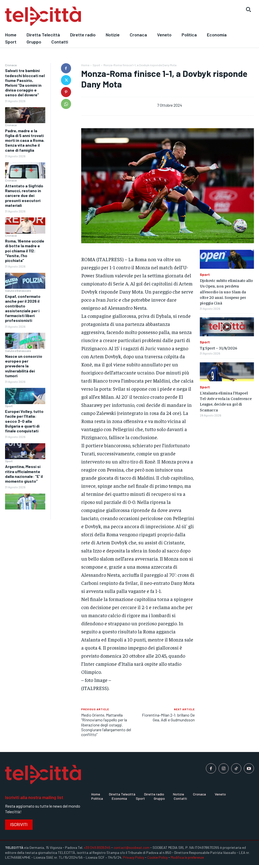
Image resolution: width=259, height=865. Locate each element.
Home (85, 65)
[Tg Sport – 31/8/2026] (227, 326)
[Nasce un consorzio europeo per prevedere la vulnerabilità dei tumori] (25, 396)
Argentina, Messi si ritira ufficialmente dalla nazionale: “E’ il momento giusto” (24, 473)
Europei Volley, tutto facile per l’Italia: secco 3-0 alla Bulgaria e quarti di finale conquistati (24, 421)
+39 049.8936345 (97, 847)
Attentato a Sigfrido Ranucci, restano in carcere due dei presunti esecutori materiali (24, 195)
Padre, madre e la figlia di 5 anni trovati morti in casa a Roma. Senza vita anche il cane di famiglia (25, 140)
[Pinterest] (66, 92)
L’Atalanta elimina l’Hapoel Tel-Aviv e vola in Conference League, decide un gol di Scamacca (226, 401)
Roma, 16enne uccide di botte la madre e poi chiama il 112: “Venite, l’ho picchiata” (24, 250)
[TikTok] (236, 768)
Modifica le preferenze (187, 857)
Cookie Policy (157, 857)
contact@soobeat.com (131, 847)
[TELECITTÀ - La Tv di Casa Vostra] (97, 16)
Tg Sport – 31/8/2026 (218, 347)
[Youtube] (249, 768)
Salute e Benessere (18, 290)
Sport (9, 406)
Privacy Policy (133, 857)
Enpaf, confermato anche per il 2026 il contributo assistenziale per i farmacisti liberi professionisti (22, 308)
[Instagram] (224, 768)
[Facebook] (66, 68)
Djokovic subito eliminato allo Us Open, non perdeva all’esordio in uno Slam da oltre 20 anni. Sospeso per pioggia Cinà (226, 291)
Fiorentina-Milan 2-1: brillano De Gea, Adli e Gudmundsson (168, 717)
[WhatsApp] (66, 104)
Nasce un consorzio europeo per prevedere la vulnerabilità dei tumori (23, 366)
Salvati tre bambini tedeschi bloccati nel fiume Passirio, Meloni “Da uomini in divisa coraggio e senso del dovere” (25, 82)
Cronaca (11, 65)
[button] (248, 9)
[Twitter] (66, 80)
